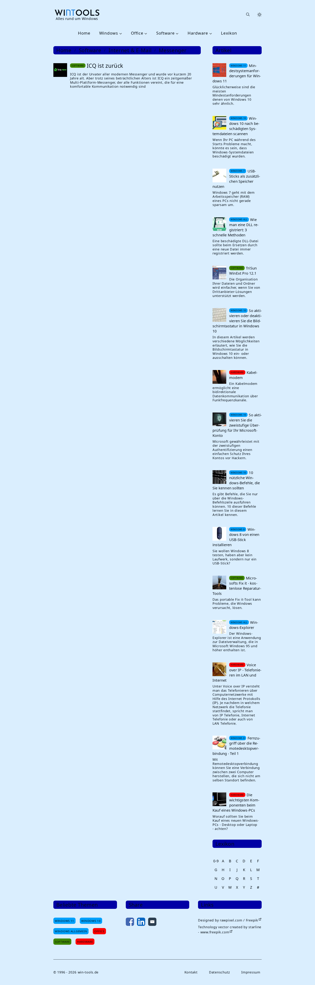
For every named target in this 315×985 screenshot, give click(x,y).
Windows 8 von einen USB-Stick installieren (236, 537)
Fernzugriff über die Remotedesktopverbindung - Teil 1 (236, 746)
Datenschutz (219, 972)
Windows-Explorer (243, 625)
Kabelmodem (243, 375)
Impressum (250, 972)
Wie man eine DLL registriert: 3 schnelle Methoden (235, 227)
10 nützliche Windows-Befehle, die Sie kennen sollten (236, 480)
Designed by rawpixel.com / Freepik (228, 920)
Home (84, 33)
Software (165, 33)
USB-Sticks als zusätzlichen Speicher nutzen (236, 179)
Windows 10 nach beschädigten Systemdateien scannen (236, 126)
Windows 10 (90, 921)
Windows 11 (64, 921)
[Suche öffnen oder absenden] (247, 14)
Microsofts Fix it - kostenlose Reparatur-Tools (237, 586)
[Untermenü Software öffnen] (177, 33)
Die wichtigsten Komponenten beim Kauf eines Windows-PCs (236, 802)
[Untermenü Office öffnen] (145, 33)
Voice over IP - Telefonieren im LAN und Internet (237, 672)
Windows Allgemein (71, 931)
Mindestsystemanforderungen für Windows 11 (237, 73)
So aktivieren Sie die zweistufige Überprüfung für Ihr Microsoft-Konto (237, 425)
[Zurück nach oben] (306, 976)
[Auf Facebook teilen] (130, 922)
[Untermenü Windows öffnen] (120, 33)
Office (137, 33)
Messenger (172, 50)
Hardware (198, 33)
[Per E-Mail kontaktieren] (152, 922)
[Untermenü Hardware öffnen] (210, 33)
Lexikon (229, 33)
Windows (108, 33)
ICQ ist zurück (105, 65)
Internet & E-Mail (130, 50)
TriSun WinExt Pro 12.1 (243, 271)
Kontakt (191, 972)
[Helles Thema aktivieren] (259, 14)
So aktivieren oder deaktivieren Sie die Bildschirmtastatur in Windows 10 (237, 321)
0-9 (216, 860)
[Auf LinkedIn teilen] (141, 922)
